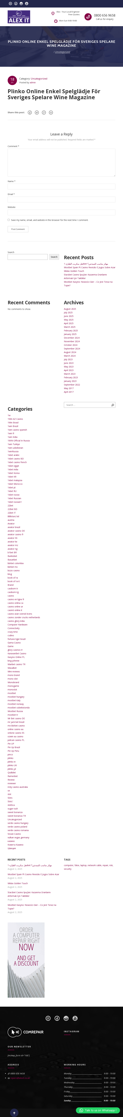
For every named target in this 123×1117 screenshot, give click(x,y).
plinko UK (12, 765)
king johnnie (13, 660)
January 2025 (70, 334)
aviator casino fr (15, 534)
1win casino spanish (17, 429)
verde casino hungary (18, 823)
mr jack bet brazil (16, 722)
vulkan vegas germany (18, 837)
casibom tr (13, 588)
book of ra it (14, 581)
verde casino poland (17, 826)
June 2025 (69, 316)
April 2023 (69, 370)
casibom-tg (13, 592)
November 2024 (72, 341)
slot (9, 794)
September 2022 (72, 384)
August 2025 (70, 308)
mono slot (13, 678)
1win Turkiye (14, 444)
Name (11, 181)
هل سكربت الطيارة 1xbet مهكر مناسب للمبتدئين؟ (86, 263)
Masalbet (12, 667)
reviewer (12, 783)
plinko (10, 758)
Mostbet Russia (15, 711)
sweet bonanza (15, 812)
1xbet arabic (14, 455)
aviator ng (12, 548)
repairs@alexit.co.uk (20, 1078)
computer (68, 865)
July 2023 (68, 359)
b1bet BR (12, 552)
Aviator (11, 523)
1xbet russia (13, 494)
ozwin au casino (15, 736)
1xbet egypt (13, 465)
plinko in (12, 761)
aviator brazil (14, 527)
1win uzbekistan (15, 447)
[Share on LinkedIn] (51, 112)
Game (11, 646)
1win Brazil (13, 426)
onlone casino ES (16, 732)
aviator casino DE (16, 530)
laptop (83, 865)
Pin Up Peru (13, 750)
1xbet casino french (17, 462)
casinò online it (15, 610)
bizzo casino (14, 570)
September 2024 (72, 348)
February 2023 (71, 377)
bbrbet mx (13, 566)
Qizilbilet (12, 772)
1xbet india (13, 469)
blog (10, 574)
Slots (10, 797)
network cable (94, 865)
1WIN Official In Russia (19, 440)
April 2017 (69, 391)
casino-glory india (16, 621)
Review (11, 779)
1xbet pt (12, 487)
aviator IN (12, 538)
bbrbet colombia (16, 563)
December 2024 (72, 337)
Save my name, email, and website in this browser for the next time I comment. (49, 220)
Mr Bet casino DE (16, 718)
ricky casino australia (18, 787)
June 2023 (69, 363)
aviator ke (12, 541)
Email (11, 194)
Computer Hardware (17, 624)
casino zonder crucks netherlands (24, 617)
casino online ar (15, 606)
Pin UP (11, 743)
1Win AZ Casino (15, 418)
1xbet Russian (14, 498)
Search (11, 252)
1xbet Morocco (15, 483)
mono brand (14, 675)
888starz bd (13, 516)
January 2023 (70, 381)
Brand (11, 584)
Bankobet (12, 556)
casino (11, 595)
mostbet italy (14, 700)
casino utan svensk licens (20, 613)
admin (33, 82)
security (67, 868)
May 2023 (69, 366)
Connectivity (14, 628)
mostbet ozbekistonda (19, 707)
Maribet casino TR (16, 664)
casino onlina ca (15, 602)
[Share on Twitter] (37, 112)
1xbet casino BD (16, 458)
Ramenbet (13, 776)
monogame (13, 685)
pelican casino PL (16, 740)
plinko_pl (12, 768)
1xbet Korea (14, 473)
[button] (98, 1110)
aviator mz (13, 545)
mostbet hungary (16, 696)
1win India (12, 437)
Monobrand (13, 682)
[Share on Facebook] (30, 112)
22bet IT (12, 512)
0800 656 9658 (104, 15)
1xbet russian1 (15, 501)
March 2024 (69, 355)
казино (11, 841)
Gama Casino (14, 642)
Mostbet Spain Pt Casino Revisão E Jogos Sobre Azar (89, 267)
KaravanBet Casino (17, 653)
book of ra (13, 577)
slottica (11, 805)
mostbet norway (16, 704)
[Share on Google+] (44, 112)
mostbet (12, 693)
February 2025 (71, 330)
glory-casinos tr (15, 649)
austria (11, 520)
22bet (10, 505)
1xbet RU (12, 491)
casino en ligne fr (16, 599)
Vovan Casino (14, 833)
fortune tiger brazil (17, 639)
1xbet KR (12, 476)
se (9, 790)
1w (9, 415)
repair (105, 865)
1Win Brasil (13, 422)
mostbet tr (13, 714)
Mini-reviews (14, 671)
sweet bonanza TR (17, 815)
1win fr (11, 433)
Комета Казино (15, 844)
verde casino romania (18, 830)
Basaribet (12, 559)
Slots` (10, 801)
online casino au (15, 729)
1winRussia (13, 451)
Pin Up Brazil (14, 747)
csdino (11, 635)
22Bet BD (12, 509)
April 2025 (69, 323)
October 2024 (70, 345)
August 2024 (70, 352)
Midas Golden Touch (74, 271)
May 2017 (69, 388)
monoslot (12, 689)
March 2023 (69, 373)
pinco (10, 754)
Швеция (12, 848)
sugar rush (13, 808)
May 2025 (69, 319)
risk (111, 865)
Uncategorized (39, 78)
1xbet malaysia (15, 480)
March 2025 (69, 326)
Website (11, 207)
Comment (13, 146)
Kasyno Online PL (16, 657)
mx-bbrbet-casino (16, 725)
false (77, 865)
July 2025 (68, 312)
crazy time (13, 631)
